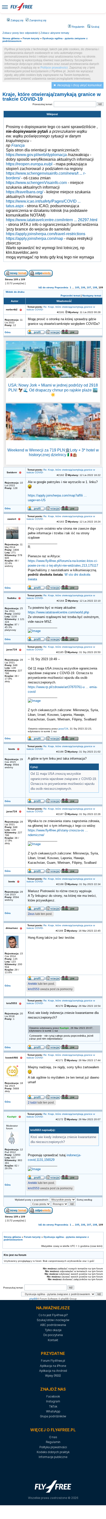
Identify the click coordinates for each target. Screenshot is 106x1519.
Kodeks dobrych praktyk (53, 1452)
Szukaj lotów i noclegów (53, 1320)
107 (89, 287)
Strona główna (11, 38)
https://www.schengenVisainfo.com (36, 182)
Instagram (53, 1401)
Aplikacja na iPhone (53, 1366)
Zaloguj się (16, 20)
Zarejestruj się (37, 20)
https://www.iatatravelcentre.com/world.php (58, 612)
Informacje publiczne (53, 1457)
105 (77, 287)
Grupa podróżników (53, 1416)
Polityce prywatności (54, 67)
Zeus (31, 914)
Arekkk (32, 983)
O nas (53, 1437)
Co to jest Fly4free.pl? (53, 1315)
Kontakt (53, 1340)
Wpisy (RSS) (53, 1375)
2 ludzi (32, 1102)
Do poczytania (53, 1335)
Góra (8, 332)
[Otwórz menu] (5, 6)
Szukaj (94, 26)
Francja (18, 145)
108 (95, 287)
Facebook (53, 1396)
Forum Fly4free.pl (53, 1360)
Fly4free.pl (21, 6)
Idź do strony (46, 287)
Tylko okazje (53, 1330)
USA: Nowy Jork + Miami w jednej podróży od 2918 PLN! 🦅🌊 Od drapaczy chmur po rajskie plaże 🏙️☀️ (53, 390)
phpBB (33, 1298)
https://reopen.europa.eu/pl (29, 164)
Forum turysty (31, 38)
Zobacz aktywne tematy (54, 32)
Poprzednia (61, 287)
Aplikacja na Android (53, 1371)
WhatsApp (53, 1411)
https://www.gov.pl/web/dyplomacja (36, 154)
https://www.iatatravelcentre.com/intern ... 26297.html (51, 220)
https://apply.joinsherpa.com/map (34, 238)
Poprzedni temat (70, 295)
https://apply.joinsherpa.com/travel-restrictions (45, 233)
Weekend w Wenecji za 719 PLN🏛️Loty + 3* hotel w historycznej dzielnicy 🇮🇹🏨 (53, 452)
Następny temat (91, 295)
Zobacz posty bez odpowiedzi (20, 32)
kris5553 (33, 989)
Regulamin (77, 26)
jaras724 (63, 728)
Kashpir (64, 1028)
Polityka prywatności (53, 1447)
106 (83, 287)
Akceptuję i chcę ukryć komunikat (79, 85)
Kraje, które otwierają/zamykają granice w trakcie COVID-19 (51, 97)
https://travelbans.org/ (24, 192)
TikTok (53, 1406)
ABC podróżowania (53, 1325)
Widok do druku (15, 292)
